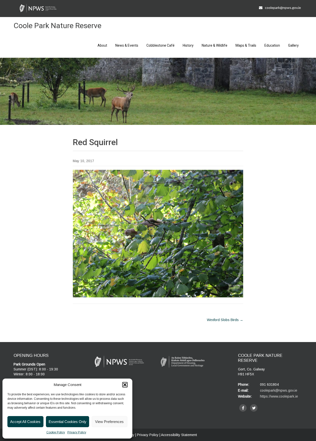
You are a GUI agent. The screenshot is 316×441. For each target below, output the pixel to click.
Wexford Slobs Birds (225, 320)
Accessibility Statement (179, 435)
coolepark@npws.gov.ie (283, 7)
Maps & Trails (246, 45)
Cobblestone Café (160, 45)
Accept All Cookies (25, 422)
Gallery (293, 45)
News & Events (126, 45)
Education (272, 45)
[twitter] (253, 408)
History (188, 45)
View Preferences (109, 422)
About (102, 45)
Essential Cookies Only (67, 422)
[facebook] (243, 408)
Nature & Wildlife (214, 45)
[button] (124, 384)
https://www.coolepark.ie (279, 396)
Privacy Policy (76, 432)
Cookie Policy (55, 432)
